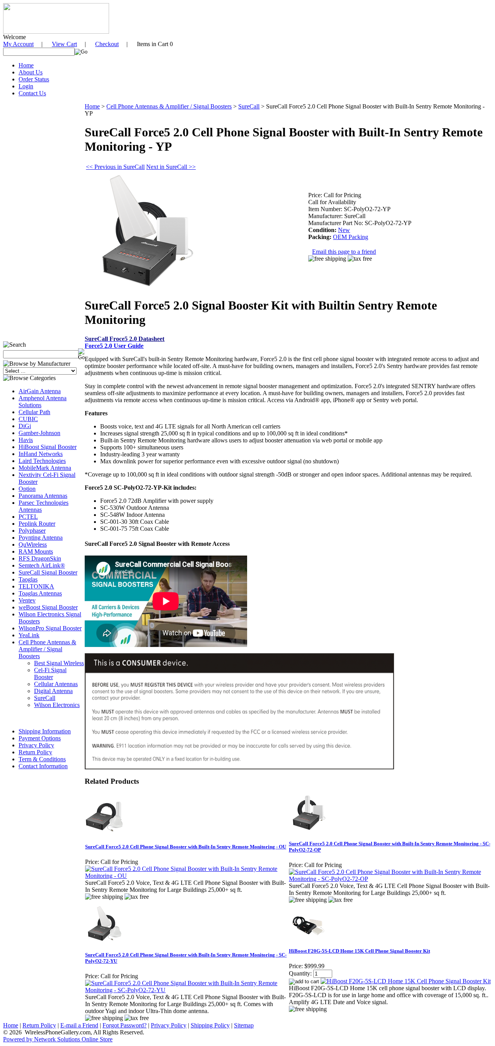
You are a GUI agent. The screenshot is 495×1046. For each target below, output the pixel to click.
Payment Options (40, 738)
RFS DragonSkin (40, 558)
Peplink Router (37, 523)
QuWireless (33, 544)
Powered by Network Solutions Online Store (58, 1039)
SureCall (44, 698)
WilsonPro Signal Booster (50, 628)
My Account (18, 44)
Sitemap (244, 1025)
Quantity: (300, 973)
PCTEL (28, 516)
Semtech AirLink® (42, 565)
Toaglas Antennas (40, 593)
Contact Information (43, 766)
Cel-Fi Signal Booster (50, 673)
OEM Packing (350, 237)
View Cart (64, 44)
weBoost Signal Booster (48, 607)
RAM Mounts (36, 551)
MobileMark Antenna (45, 468)
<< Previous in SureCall (115, 166)
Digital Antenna (53, 691)
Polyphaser (32, 530)
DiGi (25, 426)
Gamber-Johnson (39, 433)
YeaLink (29, 635)
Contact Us (32, 93)
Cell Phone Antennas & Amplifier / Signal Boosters (47, 649)
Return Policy (35, 752)
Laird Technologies (42, 461)
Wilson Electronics (57, 705)
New (344, 230)
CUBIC (28, 419)
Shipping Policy (210, 1025)
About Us (31, 72)
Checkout (107, 44)
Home (26, 65)
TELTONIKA (36, 586)
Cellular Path (34, 412)
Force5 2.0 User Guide (114, 345)
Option (27, 488)
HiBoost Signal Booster (48, 447)
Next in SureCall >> (171, 166)
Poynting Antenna (41, 537)
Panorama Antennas (43, 495)
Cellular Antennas (56, 684)
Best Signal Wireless (59, 663)
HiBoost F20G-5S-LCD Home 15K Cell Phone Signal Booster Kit (359, 951)
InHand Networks (41, 454)
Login (26, 86)
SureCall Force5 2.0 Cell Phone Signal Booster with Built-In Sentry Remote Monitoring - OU (185, 847)
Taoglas (28, 579)
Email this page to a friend (344, 251)
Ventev (27, 600)
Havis (26, 440)
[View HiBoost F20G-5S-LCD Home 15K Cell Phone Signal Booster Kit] (406, 981)
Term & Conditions (42, 759)
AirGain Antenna (40, 391)
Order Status (34, 79)
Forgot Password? (124, 1025)
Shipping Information (45, 731)
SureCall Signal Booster (48, 572)
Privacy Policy (36, 745)
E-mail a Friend (79, 1025)
